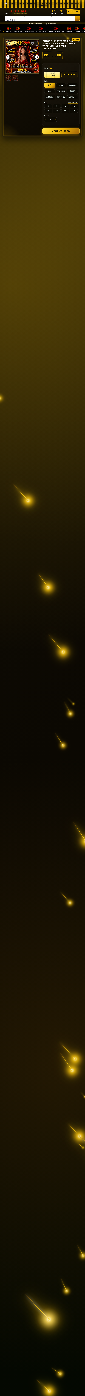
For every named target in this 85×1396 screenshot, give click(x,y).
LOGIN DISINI (69, 75)
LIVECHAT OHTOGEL (61, 131)
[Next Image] (35, 57)
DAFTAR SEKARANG (52, 75)
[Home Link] (19, 12)
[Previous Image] (9, 57)
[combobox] (40, 18)
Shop (6, 13)
